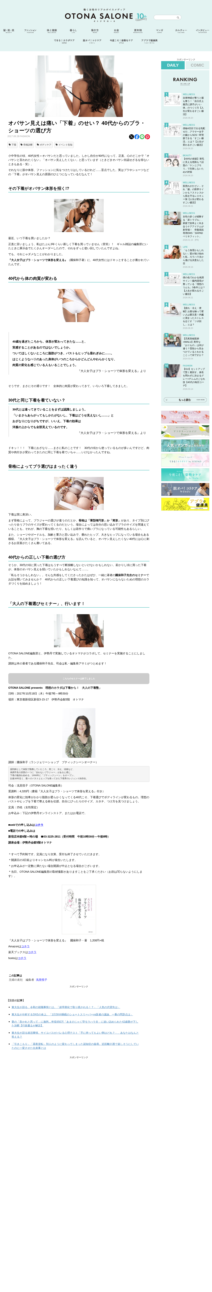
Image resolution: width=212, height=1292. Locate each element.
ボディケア (45, 144)
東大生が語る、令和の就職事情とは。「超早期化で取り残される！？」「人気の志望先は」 (66, 1007)
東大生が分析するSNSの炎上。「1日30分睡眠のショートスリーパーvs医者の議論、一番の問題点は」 (72, 1014)
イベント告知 (65, 144)
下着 (14, 144)
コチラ (39, 824)
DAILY (173, 65)
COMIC (197, 65)
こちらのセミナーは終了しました (79, 678)
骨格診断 (28, 144)
